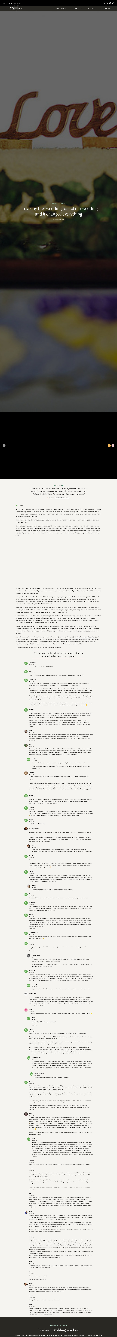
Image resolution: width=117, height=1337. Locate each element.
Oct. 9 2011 (34, 760)
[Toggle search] (105, 3)
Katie (30, 1304)
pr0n (22, 618)
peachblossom (36, 955)
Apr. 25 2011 (32, 664)
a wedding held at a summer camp (64, 616)
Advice (54, 203)
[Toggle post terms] (113, 445)
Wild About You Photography (62, 497)
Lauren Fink (32, 663)
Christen (31, 772)
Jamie (31, 914)
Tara (30, 745)
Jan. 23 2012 (35, 1059)
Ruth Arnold (32, 856)
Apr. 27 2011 (31, 1273)
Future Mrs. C (33, 902)
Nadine (31, 730)
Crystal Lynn (32, 679)
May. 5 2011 (31, 1285)
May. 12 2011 (32, 1297)
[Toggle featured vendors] (109, 445)
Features (61, 203)
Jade (30, 1113)
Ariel (33, 845)
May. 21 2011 (32, 1306)
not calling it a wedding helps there (84, 637)
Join (4, 3)
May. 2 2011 (34, 1140)
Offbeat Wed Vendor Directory (49, 1335)
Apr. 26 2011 (34, 887)
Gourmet (38, 528)
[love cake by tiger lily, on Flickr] (19, 506)
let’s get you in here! (96, 1335)
